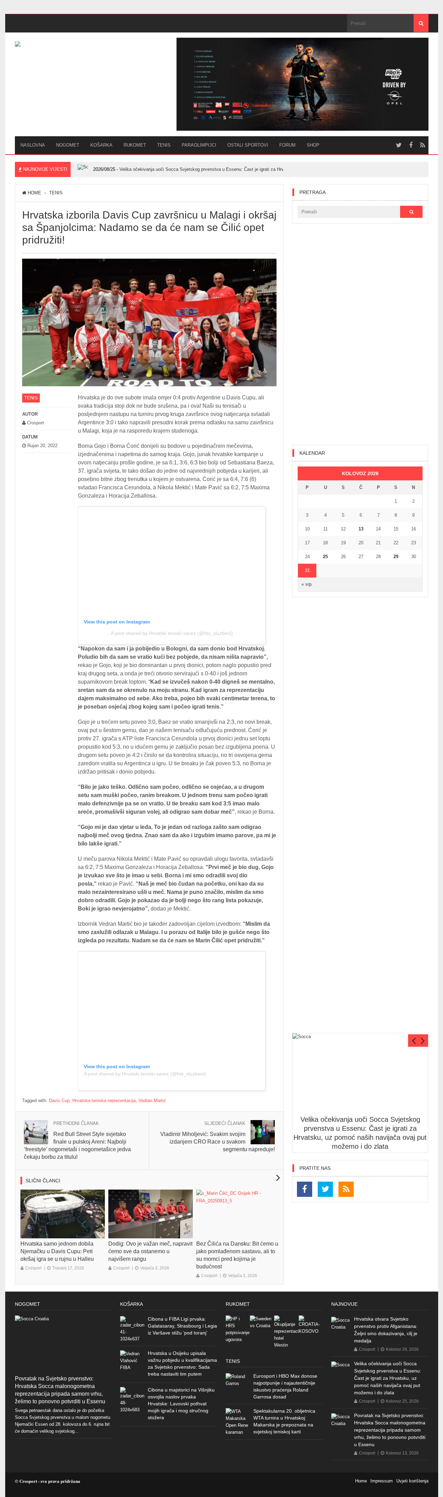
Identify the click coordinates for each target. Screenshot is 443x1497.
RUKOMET (135, 145)
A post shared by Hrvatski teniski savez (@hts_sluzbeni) (172, 633)
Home (34, 192)
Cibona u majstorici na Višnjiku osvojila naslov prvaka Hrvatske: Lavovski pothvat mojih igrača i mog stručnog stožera (181, 1403)
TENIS (164, 145)
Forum (287, 145)
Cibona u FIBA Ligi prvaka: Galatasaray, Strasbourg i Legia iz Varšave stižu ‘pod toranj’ (182, 1326)
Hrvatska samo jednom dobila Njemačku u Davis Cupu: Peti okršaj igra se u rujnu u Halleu (57, 1251)
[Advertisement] (360, 334)
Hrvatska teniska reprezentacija (104, 1100)
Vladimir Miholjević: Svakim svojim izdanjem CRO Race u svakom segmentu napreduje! (217, 1141)
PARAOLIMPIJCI (199, 145)
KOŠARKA (101, 145)
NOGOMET (67, 145)
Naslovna (32, 145)
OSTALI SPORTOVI (247, 145)
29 (396, 556)
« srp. (307, 584)
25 (325, 556)
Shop (313, 145)
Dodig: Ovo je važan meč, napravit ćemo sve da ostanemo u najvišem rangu (150, 1251)
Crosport (33, 1268)
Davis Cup (59, 1100)
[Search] (421, 23)
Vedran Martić (152, 1100)
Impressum (381, 1481)
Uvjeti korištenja (412, 1481)
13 (361, 529)
